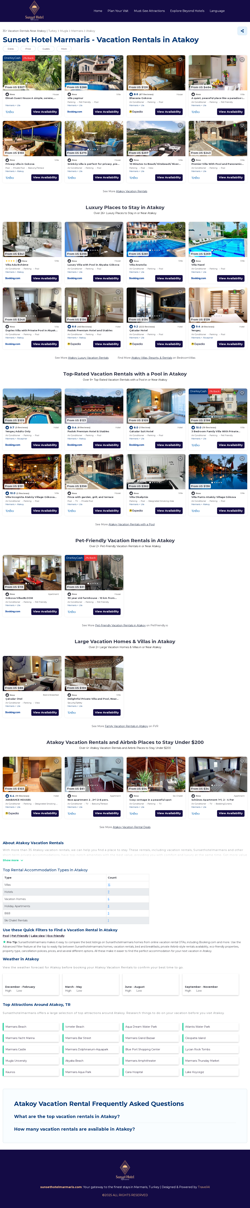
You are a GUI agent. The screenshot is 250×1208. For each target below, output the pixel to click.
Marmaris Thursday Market (202, 1060)
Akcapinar (208, 337)
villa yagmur (75, 98)
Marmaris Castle (15, 1049)
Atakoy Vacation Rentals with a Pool (132, 524)
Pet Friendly (20, 935)
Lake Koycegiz (194, 1072)
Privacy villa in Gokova (19, 163)
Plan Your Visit (118, 11)
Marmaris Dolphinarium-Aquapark (86, 1049)
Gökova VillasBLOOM (19, 598)
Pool (6, 935)
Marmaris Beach (15, 1026)
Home (98, 11)
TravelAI (204, 1187)
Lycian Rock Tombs (197, 1049)
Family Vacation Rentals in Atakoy (126, 726)
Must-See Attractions (149, 11)
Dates (11, 48)
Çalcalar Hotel (138, 330)
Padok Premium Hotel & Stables (88, 431)
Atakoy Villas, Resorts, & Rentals (151, 357)
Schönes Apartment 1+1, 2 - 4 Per (212, 799)
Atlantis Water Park (197, 1026)
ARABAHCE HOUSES (18, 799)
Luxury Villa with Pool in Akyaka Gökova (93, 264)
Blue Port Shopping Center (142, 1049)
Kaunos (10, 1072)
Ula (18, 105)
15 (109, 884)
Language (217, 11)
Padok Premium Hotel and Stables (90, 330)
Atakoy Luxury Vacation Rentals (88, 357)
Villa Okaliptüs (138, 497)
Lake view (38, 935)
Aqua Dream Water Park (141, 1026)
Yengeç (196, 330)
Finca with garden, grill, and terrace (90, 497)
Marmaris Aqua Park (78, 1072)
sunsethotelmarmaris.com (61, 1187)
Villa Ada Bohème (16, 264)
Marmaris (9, 105)
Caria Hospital (134, 1072)
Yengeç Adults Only (17, 431)
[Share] (242, 31)
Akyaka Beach (74, 1060)
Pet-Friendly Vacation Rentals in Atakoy (120, 625)
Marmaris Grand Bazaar (140, 1038)
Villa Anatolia (137, 264)
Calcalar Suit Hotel (141, 431)
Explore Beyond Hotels (187, 11)
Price (28, 48)
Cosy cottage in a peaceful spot (150, 799)
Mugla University (16, 1060)
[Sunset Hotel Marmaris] (34, 11)
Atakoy (20, 171)
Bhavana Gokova (140, 98)
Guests (46, 48)
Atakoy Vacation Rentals (131, 191)
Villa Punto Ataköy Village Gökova (213, 497)
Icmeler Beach (74, 1026)
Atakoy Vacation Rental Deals (131, 827)
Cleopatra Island (195, 1038)
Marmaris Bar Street (78, 1038)
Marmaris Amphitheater (140, 1060)
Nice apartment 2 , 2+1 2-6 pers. (88, 799)
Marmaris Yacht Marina (20, 1038)
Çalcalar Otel (13, 698)
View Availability (45, 111)
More (64, 48)
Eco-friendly (55, 935)
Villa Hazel (198, 264)
